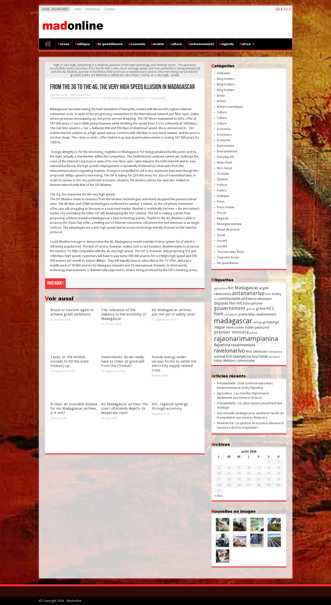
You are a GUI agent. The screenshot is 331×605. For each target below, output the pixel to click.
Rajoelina (222, 345)
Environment (225, 146)
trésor (218, 361)
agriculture (220, 288)
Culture (175, 44)
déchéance (249, 299)
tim (229, 356)
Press (220, 201)
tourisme (260, 356)
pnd (266, 327)
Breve (221, 95)
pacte (258, 327)
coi (216, 299)
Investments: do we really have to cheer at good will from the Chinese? (122, 361)
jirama (243, 314)
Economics (84, 95)
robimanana (275, 351)
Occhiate (223, 173)
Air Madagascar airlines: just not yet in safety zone (173, 312)
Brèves (221, 101)
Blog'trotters (226, 79)
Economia (223, 129)
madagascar (233, 321)
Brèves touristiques (230, 106)
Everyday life (225, 157)
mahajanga (259, 322)
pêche (253, 332)
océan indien (244, 327)
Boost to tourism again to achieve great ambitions (72, 312)
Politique (82, 44)
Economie (136, 44)
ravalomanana (243, 345)
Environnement (201, 44)
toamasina (242, 356)
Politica (222, 185)
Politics (222, 190)
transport (274, 356)
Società (222, 240)
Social (221, 235)
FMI (239, 303)
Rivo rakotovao (256, 351)
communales (229, 298)
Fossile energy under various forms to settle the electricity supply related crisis (174, 363)
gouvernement (230, 308)
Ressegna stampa (229, 224)
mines (230, 327)
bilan (268, 294)
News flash (224, 162)
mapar (219, 327)
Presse (64, 44)
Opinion (222, 179)
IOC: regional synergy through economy (170, 406)
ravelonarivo (229, 350)
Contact (109, 9)
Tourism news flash (230, 252)
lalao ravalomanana (262, 314)
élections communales (239, 361)
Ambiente (223, 73)
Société (157, 44)
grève (261, 308)
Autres (245, 44)
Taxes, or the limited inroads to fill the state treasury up (69, 361)
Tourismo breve (228, 257)
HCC (270, 308)
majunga (272, 322)
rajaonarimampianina (246, 339)
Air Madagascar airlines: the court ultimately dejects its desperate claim (124, 408)
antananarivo (248, 293)
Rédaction (93, 9)
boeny (276, 294)
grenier (250, 309)
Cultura (222, 112)
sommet (219, 356)
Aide (78, 9)
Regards (226, 44)
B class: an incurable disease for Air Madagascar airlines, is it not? (73, 408)
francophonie (252, 303)
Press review (225, 207)
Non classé (224, 168)
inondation (231, 314)
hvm (218, 314)
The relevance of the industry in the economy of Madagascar (123, 314)
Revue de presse (228, 229)
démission (264, 299)
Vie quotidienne (109, 44)
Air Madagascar (243, 287)
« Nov (218, 495)
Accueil (48, 44)
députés (221, 303)
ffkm (232, 303)
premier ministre (231, 332)
